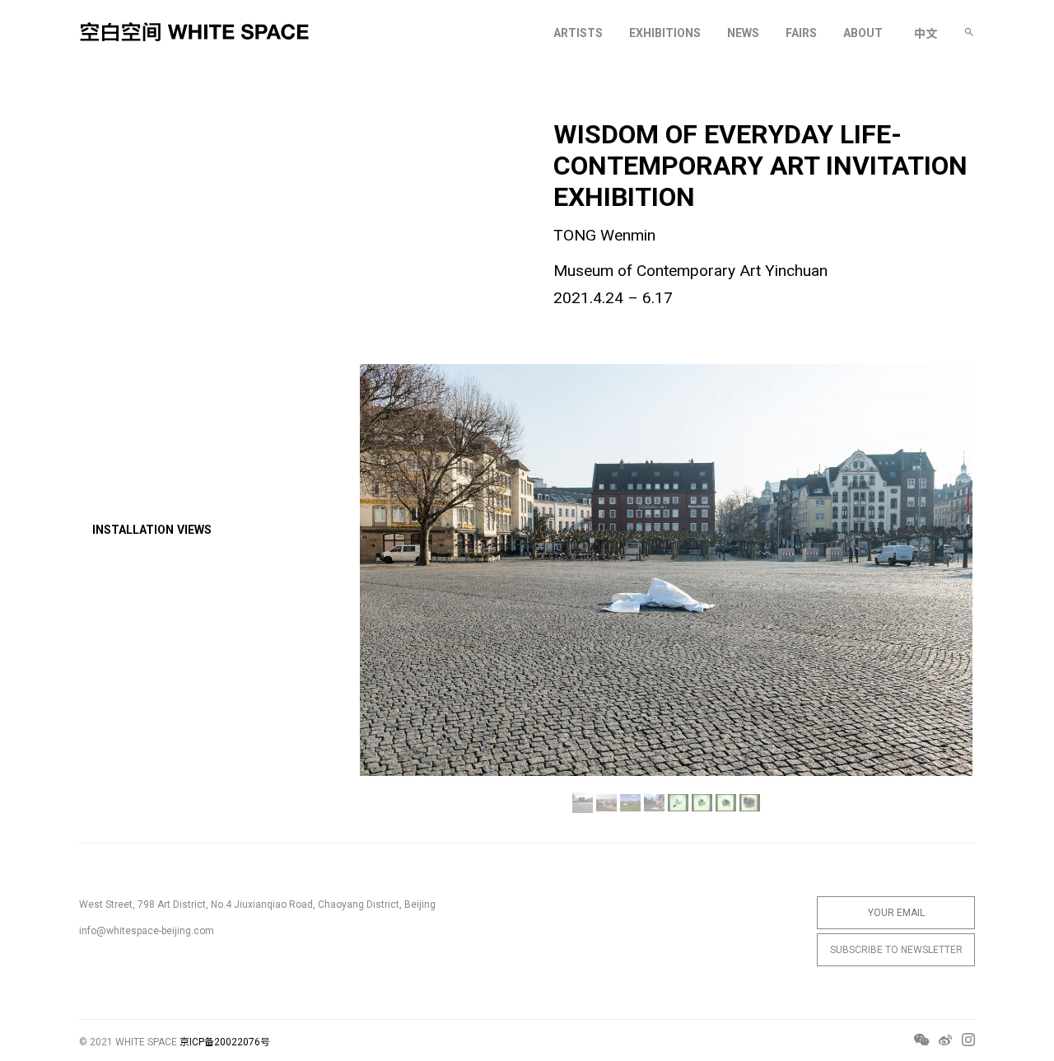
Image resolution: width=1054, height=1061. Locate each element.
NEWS (743, 33)
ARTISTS (578, 33)
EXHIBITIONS (665, 33)
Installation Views (152, 529)
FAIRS (801, 33)
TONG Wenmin (604, 235)
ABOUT (863, 33)
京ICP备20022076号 (225, 1042)
